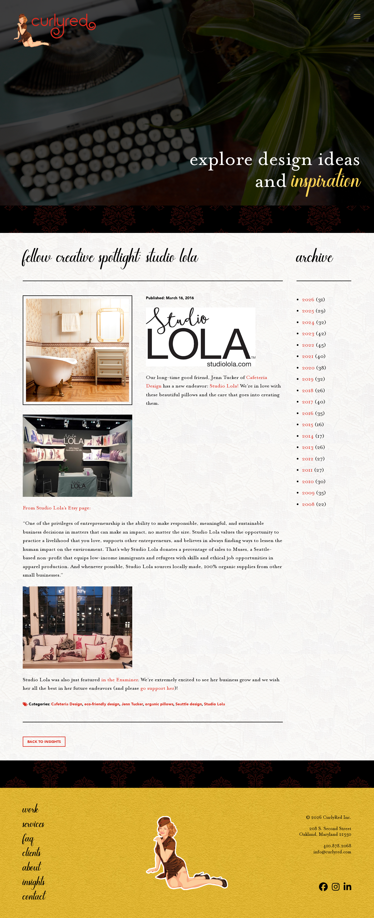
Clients (32, 852)
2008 (308, 504)
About (31, 866)
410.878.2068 (337, 846)
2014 (308, 436)
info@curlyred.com (332, 852)
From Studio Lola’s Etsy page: (57, 507)
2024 (308, 322)
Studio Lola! (224, 386)
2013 (307, 447)
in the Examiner (119, 679)
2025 (308, 310)
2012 (307, 458)
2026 (308, 299)
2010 (308, 481)
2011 (307, 470)
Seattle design (189, 704)
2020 (308, 367)
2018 (307, 390)
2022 (308, 345)
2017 (307, 401)
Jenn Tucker (132, 704)
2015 (307, 424)
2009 (308, 492)
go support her (157, 688)
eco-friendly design (101, 704)
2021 (307, 356)
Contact (34, 895)
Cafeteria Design (66, 704)
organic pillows (159, 704)
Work (31, 808)
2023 (308, 333)
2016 (307, 413)
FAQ (28, 837)
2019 (307, 379)
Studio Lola (214, 704)
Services (33, 823)
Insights (34, 881)
